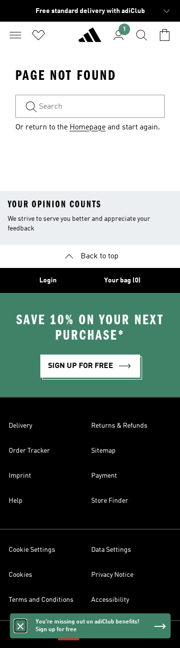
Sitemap (103, 450)
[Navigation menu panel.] (15, 35)
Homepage (88, 127)
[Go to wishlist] (38, 35)
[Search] (141, 35)
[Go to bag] (164, 35)
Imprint (20, 475)
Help (16, 500)
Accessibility (110, 600)
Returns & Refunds (119, 425)
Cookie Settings (32, 549)
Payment (104, 475)
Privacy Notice (112, 575)
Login (48, 280)
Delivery (20, 425)
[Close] (20, 626)
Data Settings (111, 549)
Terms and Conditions (41, 600)
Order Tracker (29, 450)
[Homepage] (89, 39)
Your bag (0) (122, 280)
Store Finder (109, 500)
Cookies (20, 575)
